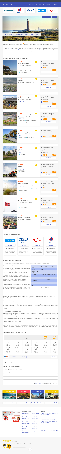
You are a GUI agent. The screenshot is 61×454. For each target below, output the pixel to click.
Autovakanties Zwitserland (35, 430)
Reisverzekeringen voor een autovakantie (48, 419)
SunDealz (17, 443)
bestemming (14, 356)
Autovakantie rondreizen (54, 430)
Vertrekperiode (47, 4)
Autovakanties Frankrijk (25, 418)
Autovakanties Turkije (34, 431)
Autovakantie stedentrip (53, 428)
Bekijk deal (48, 72)
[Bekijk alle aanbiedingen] (8, 10)
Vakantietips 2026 (52, 391)
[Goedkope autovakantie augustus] (23, 395)
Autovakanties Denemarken (24, 429)
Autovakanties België (25, 416)
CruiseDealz (29, 443)
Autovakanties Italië (25, 421)
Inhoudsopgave (54, 53)
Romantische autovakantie (52, 432)
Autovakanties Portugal (34, 423)
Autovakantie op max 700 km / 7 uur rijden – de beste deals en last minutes (49, 422)
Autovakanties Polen (25, 420)
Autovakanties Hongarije (35, 413)
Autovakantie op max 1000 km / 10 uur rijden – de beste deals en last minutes (49, 414)
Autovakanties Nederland (26, 413)
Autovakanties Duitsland (25, 415)
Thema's (39, 4)
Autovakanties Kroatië (25, 430)
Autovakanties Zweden (25, 426)
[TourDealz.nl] (7, 441)
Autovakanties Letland (34, 416)
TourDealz (24, 443)
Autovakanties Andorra (34, 421)
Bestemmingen (31, 4)
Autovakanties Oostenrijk (26, 423)
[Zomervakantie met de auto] (9, 395)
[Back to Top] (30, 449)
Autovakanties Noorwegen (26, 425)
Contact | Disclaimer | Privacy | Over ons (19, 447)
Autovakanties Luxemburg (35, 420)
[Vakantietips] (52, 395)
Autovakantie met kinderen (43, 432)
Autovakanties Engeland (35, 415)
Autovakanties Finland (34, 418)
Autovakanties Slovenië (34, 425)
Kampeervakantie (43, 430)
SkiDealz (21, 443)
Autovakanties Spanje (34, 428)
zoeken (54, 356)
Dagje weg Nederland (44, 427)
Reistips (55, 4)
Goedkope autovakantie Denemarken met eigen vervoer (22, 34)
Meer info (21, 84)
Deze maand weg (23, 391)
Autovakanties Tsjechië (25, 432)
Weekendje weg (43, 428)
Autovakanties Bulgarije (35, 426)
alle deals (10, 245)
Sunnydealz (22, 444)
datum (22, 356)
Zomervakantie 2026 (9, 391)
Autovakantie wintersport (54, 427)
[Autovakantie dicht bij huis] (37, 395)
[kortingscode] (11, 415)
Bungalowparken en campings (47, 416)
